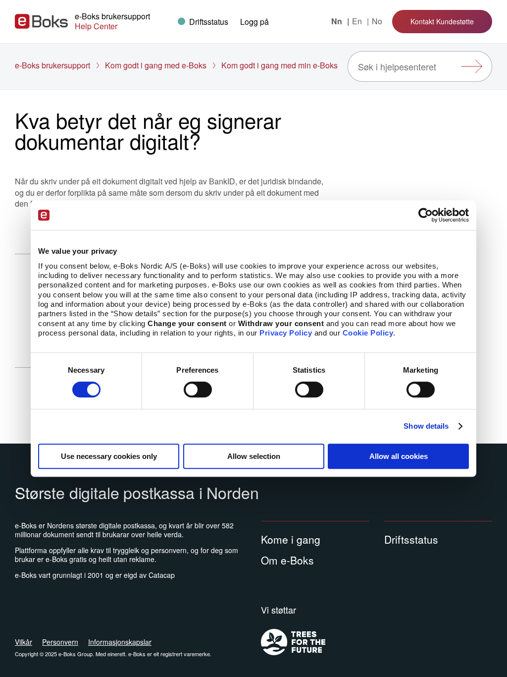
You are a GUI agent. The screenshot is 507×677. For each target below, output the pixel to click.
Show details (426, 426)
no (377, 21)
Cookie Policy (368, 333)
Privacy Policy (285, 333)
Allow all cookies (398, 456)
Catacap (162, 575)
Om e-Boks (287, 560)
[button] (254, 21)
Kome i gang (290, 539)
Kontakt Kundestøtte (442, 21)
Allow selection (253, 456)
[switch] (198, 389)
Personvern (60, 642)
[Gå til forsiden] (41, 21)
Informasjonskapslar (120, 642)
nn (337, 21)
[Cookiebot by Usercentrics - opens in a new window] (425, 215)
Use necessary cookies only (109, 456)
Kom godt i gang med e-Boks (155, 65)
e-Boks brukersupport (52, 65)
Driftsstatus (411, 539)
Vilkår (23, 642)
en (358, 21)
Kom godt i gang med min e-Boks (279, 65)
